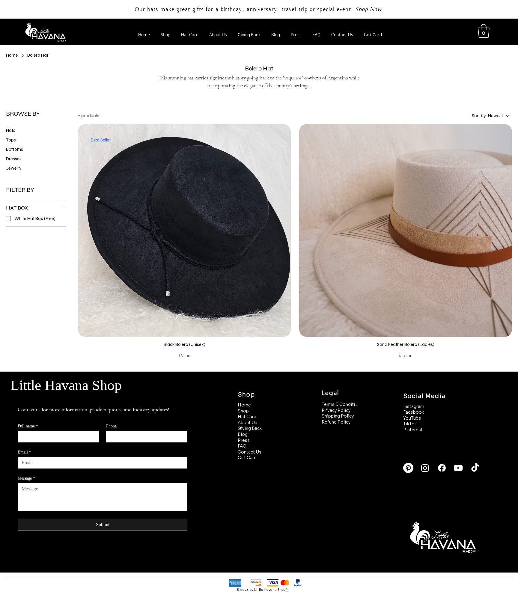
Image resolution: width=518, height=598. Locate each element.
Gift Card (247, 457)
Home (244, 405)
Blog (243, 434)
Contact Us (249, 452)
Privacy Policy (336, 410)
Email (24, 452)
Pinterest (413, 430)
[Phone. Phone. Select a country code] (116, 436)
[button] (484, 31)
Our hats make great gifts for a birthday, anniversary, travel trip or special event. (245, 9)
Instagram (413, 406)
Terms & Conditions (340, 404)
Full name (28, 426)
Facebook (413, 412)
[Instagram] (425, 468)
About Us (247, 422)
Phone (111, 426)
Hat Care (247, 416)
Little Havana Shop (66, 385)
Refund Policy (336, 422)
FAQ (242, 446)
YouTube (412, 418)
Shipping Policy (338, 416)
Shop (243, 411)
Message (26, 478)
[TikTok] (475, 468)
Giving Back (250, 428)
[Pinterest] (408, 468)
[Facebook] (442, 468)
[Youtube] (458, 468)
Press (244, 440)
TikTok (410, 424)
